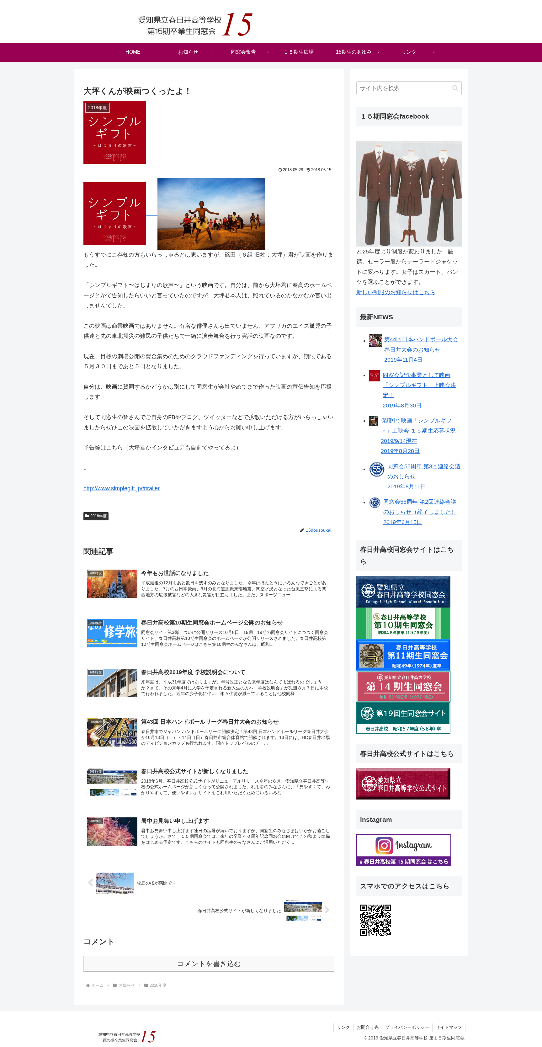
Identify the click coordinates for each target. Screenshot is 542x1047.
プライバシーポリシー (407, 1027)
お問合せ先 (368, 1027)
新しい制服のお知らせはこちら (395, 292)
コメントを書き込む (209, 964)
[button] (455, 88)
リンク (343, 1027)
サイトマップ (449, 1027)
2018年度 (98, 516)
